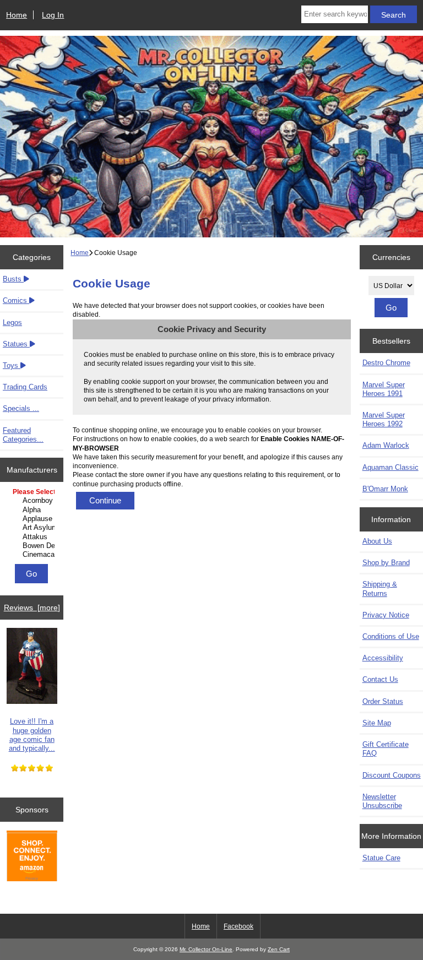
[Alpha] (33, 510)
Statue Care (381, 858)
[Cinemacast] (33, 554)
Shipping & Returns (379, 588)
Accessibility (382, 658)
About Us (377, 541)
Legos (12, 322)
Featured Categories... (23, 434)
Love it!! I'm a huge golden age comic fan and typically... (32, 734)
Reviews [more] (32, 607)
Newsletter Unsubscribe (382, 801)
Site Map (376, 723)
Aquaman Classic (390, 467)
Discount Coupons (391, 775)
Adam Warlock (385, 445)
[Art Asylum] (33, 527)
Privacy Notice (385, 615)
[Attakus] (33, 537)
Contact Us (380, 679)
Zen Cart (279, 949)
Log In (53, 14)
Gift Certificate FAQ (385, 748)
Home (16, 14)
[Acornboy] (33, 500)
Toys (11, 365)
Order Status (382, 701)
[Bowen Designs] (33, 545)
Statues (16, 344)
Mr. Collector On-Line (206, 949)
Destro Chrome (386, 363)
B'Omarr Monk (385, 489)
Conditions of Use (390, 636)
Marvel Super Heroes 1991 (383, 389)
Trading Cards (25, 387)
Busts (13, 279)
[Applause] (33, 518)
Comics (16, 300)
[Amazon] (32, 857)
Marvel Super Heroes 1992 (383, 419)
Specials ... (21, 408)
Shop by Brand (386, 562)
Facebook (238, 926)
